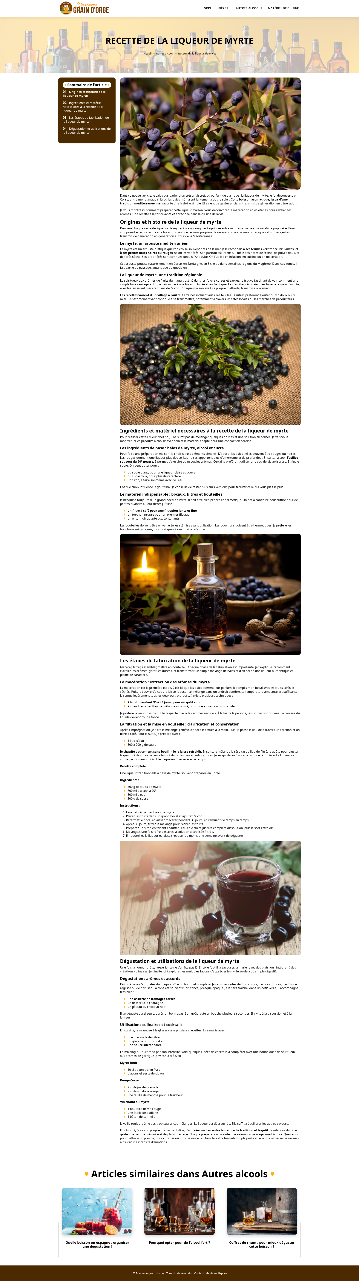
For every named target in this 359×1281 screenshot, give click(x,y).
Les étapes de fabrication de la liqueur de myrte (86, 120)
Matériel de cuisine (283, 8)
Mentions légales (216, 1273)
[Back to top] (348, 1270)
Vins (207, 8)
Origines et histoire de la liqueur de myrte (84, 94)
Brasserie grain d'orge (150, 1273)
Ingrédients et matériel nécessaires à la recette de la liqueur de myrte (83, 107)
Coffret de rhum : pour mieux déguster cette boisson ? (261, 1244)
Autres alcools (249, 8)
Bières (223, 8)
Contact (199, 1273)
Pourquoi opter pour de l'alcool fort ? (179, 1242)
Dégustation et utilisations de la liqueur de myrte (87, 131)
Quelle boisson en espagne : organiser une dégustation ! (97, 1244)
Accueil (147, 53)
